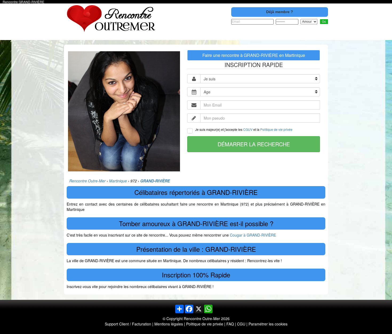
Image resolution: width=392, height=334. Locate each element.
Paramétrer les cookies (268, 324)
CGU (241, 324)
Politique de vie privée (276, 129)
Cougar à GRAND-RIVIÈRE (253, 235)
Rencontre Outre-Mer (87, 180)
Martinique (118, 180)
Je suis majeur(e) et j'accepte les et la (244, 129)
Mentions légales (168, 324)
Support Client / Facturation (128, 324)
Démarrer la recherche (254, 144)
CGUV (248, 129)
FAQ (230, 324)
